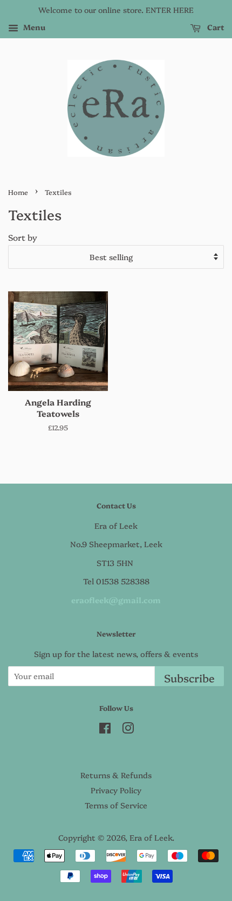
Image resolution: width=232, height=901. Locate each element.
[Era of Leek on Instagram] (128, 729)
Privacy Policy (116, 790)
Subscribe (189, 677)
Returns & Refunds (116, 775)
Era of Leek (150, 837)
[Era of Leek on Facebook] (105, 729)
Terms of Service (116, 805)
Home (18, 192)
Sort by (22, 237)
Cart (214, 27)
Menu (33, 27)
